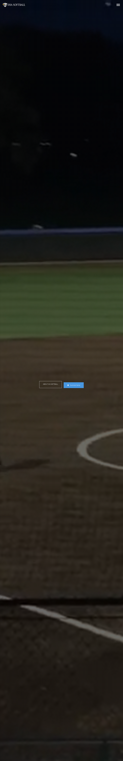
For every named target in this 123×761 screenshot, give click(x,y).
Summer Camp (75, 385)
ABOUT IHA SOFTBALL (50, 384)
